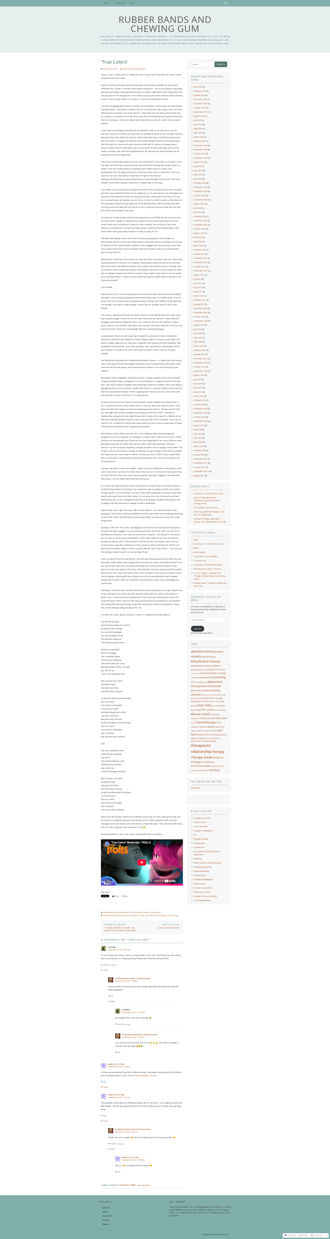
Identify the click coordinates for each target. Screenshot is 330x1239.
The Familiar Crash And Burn (206, 507)
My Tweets (195, 788)
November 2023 (200, 191)
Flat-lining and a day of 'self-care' (207, 569)
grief (206, 698)
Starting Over (199, 843)
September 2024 (201, 158)
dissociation (197, 690)
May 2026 (198, 87)
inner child (149, 915)
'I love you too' (200, 560)
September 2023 (201, 199)
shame (201, 734)
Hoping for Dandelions (203, 830)
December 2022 (200, 220)
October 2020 (199, 316)
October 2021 (199, 266)
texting (213, 741)
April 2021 (198, 291)
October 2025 (199, 107)
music (169, 915)
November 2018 (200, 413)
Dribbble (105, 1224)
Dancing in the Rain (202, 892)
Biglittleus (198, 858)
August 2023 (199, 204)
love (211, 709)
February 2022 (200, 250)
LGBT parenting (160, 915)
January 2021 (199, 304)
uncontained (195, 770)
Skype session (197, 738)
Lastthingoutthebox (202, 900)
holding (217, 701)
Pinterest (106, 1220)
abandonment (108, 915)
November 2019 (200, 362)
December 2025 (200, 99)
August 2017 (199, 475)
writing (214, 770)
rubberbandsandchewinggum (133, 69)
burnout (203, 670)
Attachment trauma (110, 912)
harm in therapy (216, 698)
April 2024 (198, 179)
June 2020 (198, 333)
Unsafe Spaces (200, 875)
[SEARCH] (226, 3)
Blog (132, 3)
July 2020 (197, 329)
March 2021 (199, 296)
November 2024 (200, 149)
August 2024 (199, 162)
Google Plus (107, 1216)
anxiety (196, 656)
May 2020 (198, 337)
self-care (213, 730)
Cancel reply (144, 1185)
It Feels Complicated (202, 888)
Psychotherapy (136, 912)
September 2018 (201, 421)
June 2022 (198, 237)
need (223, 718)
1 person (113, 965)
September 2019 (201, 371)
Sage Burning (199, 883)
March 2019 (199, 396)
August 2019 (199, 375)
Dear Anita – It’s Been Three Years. (208, 493)
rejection (202, 727)
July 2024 (197, 166)
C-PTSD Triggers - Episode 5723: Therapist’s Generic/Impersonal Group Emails (210, 576)
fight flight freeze (217, 695)
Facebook (106, 1207)
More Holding (199, 552)
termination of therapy (200, 741)
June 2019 (198, 383)
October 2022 (199, 229)
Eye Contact (206, 695)
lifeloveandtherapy (201, 871)
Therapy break (201, 757)
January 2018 (199, 454)
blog (207, 665)
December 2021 (200, 258)
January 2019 (199, 404)
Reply (106, 970)
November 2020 (200, 312)
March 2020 (199, 346)
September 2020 (201, 321)
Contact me (120, 3)
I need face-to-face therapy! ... (206, 556)
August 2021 (199, 275)
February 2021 (200, 300)
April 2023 (198, 212)
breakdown (195, 670)
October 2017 (199, 467)
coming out (195, 673)
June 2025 (198, 124)
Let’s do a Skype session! (168, 926)
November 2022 (200, 224)
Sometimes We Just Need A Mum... (208, 564)
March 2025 (199, 137)
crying (199, 682)
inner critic (216, 706)
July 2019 (197, 379)
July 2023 (197, 208)
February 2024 (200, 183)
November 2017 (200, 463)
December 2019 (200, 358)
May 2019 (198, 387)
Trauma (215, 766)
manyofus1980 (116, 1064)
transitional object (201, 765)
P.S (195, 835)
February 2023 (200, 216)
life (203, 709)
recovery (194, 726)
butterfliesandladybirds (203, 879)
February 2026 (200, 91)
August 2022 (199, 233)
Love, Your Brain (201, 826)
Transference (207, 762)
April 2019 (198, 392)
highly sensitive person (205, 701)
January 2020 (199, 354)
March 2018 (199, 446)
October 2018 (199, 417)
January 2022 (199, 254)
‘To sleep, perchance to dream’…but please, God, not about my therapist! (120, 927)
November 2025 (200, 103)
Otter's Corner (200, 822)
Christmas (220, 669)
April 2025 (198, 132)
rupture (210, 726)
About (106, 3)
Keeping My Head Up (202, 867)
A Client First (199, 847)
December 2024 (200, 145)
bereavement (197, 665)
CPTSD (194, 682)
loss (206, 710)
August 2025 (199, 116)
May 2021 (198, 287)
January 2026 (199, 95)
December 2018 (200, 408)
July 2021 (197, 279)
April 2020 (198, 342)
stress (205, 738)
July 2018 (197, 429)
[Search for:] (203, 64)
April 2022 (198, 241)
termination (214, 738)
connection (204, 677)
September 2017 (201, 471)
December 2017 (200, 459)
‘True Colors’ (114, 62)
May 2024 (198, 174)
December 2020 (200, 308)
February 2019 (200, 400)
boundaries (215, 665)
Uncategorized (154, 912)
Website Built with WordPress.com (215, 1234)
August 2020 (199, 325)
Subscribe (197, 629)
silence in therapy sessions (216, 734)
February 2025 (200, 141)
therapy (145, 912)
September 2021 (201, 270)
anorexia (217, 651)
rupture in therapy (202, 731)
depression (134, 915)
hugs (142, 915)
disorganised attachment (206, 686)
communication (208, 673)
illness (193, 706)
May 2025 (198, 128)
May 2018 (198, 438)
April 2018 (198, 442)
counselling (218, 677)
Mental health (124, 912)
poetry (193, 723)
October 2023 (199, 195)
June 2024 (198, 170)
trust (221, 766)
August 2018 (199, 425)
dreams (207, 690)
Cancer (211, 669)
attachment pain (209, 657)
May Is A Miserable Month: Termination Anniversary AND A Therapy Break (207, 500)
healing (194, 701)
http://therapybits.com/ (144, 1075)
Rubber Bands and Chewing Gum (165, 24)
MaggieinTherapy (201, 839)
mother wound (206, 718)
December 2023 (200, 187)
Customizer (173, 1215)
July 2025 (197, 120)
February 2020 (200, 350)
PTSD (218, 722)
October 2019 (199, 367)
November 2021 (200, 262)
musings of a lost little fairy (205, 896)
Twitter (105, 1211)
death (205, 682)
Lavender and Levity (202, 818)
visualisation (204, 770)
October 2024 (199, 153)
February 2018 (200, 450)
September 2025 (201, 112)
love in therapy (220, 710)
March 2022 (199, 245)
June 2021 (198, 283)
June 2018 (198, 434)
